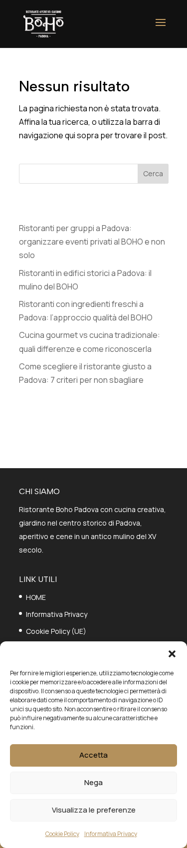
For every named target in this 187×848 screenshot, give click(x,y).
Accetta (93, 755)
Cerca (153, 173)
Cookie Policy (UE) (56, 631)
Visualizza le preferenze (94, 810)
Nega (93, 782)
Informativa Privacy (110, 834)
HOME (36, 597)
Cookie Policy (62, 834)
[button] (172, 654)
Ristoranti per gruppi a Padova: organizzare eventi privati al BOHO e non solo (92, 242)
